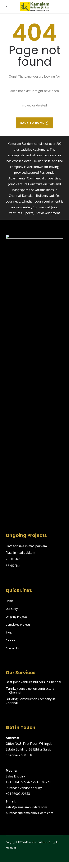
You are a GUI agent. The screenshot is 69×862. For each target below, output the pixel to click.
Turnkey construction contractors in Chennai (30, 690)
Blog (9, 632)
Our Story (12, 609)
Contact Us (13, 648)
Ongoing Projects (16, 616)
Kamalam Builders (36, 842)
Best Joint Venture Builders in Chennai (33, 682)
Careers (10, 640)
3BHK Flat (13, 566)
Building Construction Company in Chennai (30, 701)
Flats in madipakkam (20, 552)
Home (9, 601)
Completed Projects (18, 624)
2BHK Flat (13, 559)
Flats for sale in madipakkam (26, 546)
